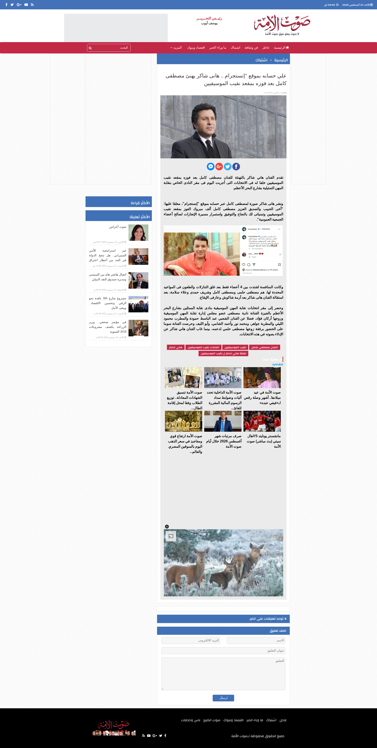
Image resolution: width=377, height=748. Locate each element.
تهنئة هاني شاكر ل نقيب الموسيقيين (223, 353)
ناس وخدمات (190, 720)
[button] (167, 527)
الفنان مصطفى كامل (264, 347)
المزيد (177, 47)
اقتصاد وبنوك (196, 47)
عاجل (266, 47)
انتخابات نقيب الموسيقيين (203, 347)
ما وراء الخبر (217, 47)
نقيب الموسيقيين (235, 347)
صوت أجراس (117, 226)
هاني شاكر (175, 347)
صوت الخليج (211, 720)
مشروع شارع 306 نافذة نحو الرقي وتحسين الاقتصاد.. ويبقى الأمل (107, 303)
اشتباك (235, 47)
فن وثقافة (251, 47)
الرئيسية (279, 47)
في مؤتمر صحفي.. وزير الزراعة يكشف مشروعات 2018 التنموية (107, 326)
